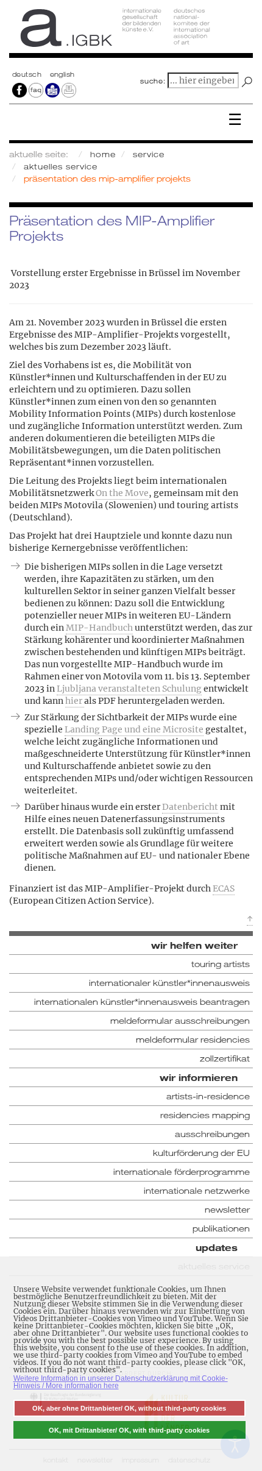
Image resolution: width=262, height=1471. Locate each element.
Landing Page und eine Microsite (134, 729)
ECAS (224, 888)
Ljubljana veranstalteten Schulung (129, 688)
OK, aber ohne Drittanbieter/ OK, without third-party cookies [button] (129, 1408)
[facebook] (19, 89)
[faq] (36, 89)
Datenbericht (190, 806)
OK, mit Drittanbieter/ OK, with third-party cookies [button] (129, 1430)
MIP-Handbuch (99, 627)
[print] (69, 89)
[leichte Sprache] (52, 89)
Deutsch (28, 74)
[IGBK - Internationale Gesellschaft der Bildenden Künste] (131, 32)
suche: (153, 81)
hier (74, 700)
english (62, 74)
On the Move (122, 492)
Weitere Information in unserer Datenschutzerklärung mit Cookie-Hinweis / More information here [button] (120, 1382)
